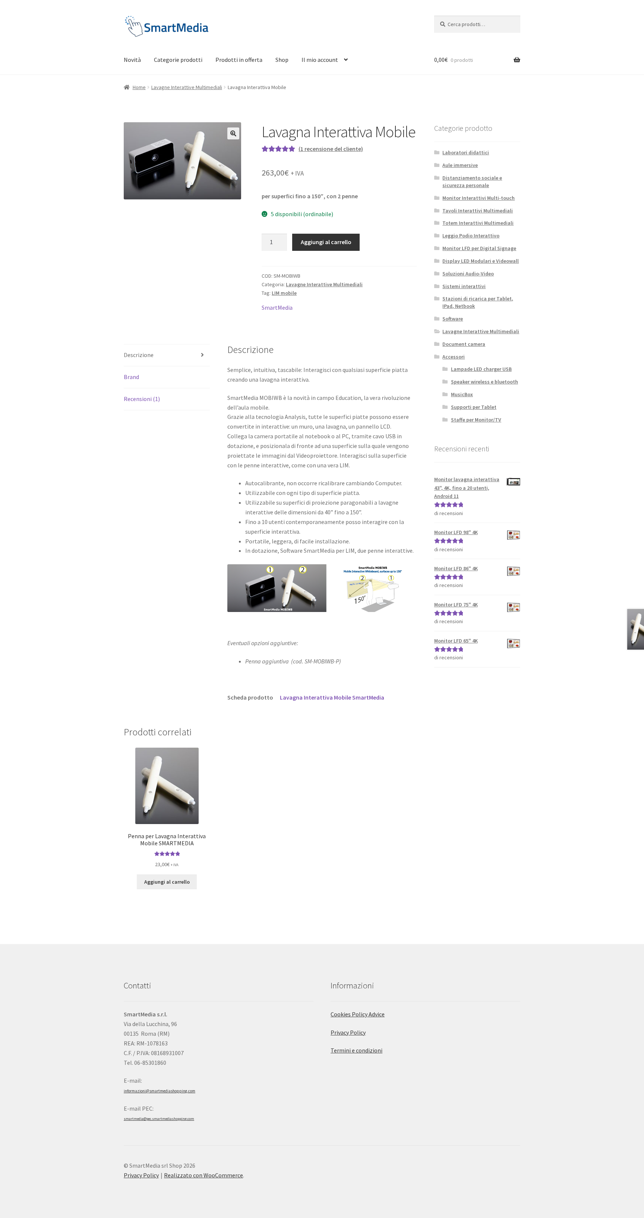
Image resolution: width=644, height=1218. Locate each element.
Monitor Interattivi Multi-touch (478, 198)
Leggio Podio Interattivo (470, 235)
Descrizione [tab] (139, 355)
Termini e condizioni (356, 1050)
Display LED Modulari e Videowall (480, 261)
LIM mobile (284, 293)
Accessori (453, 356)
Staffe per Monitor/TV (476, 419)
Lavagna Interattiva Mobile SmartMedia (332, 697)
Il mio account (320, 59)
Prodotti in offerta (238, 59)
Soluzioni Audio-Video (468, 273)
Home (139, 87)
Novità (132, 59)
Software (452, 318)
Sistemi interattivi (464, 286)
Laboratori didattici (465, 152)
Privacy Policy (348, 1032)
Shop (281, 59)
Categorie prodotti (178, 59)
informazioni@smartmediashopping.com (159, 1091)
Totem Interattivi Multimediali (478, 223)
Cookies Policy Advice (358, 1014)
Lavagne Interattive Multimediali (186, 87)
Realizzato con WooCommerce (203, 1175)
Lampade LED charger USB (481, 369)
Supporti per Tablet (473, 407)
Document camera (463, 344)
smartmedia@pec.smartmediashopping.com (159, 1118)
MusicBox (462, 394)
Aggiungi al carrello (326, 242)
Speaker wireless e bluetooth (484, 381)
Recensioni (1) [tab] (142, 399)
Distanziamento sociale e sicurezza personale (472, 181)
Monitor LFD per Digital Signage (479, 248)
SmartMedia (277, 307)
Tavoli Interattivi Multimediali (477, 210)
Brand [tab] (131, 377)
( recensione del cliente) (331, 148)
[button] (233, 133)
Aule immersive (460, 165)
